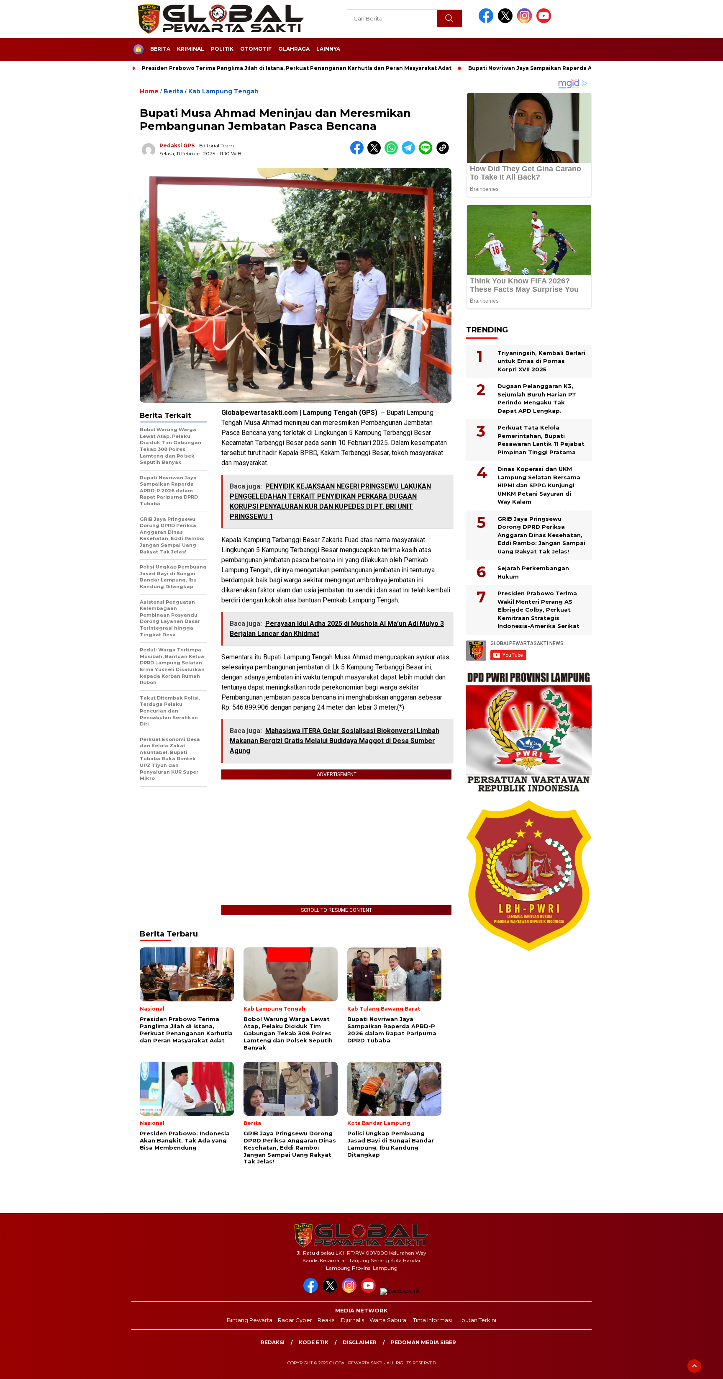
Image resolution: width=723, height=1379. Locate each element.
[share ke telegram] (410, 152)
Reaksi (327, 1320)
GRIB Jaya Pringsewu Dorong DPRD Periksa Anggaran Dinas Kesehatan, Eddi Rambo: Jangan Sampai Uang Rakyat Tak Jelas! (541, 534)
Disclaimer (360, 1342)
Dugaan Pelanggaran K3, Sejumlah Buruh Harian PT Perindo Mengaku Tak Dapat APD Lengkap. (536, 398)
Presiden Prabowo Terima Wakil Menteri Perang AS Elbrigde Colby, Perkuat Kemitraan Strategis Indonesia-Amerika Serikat (538, 609)
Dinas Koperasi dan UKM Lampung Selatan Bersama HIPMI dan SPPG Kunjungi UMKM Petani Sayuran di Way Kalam (538, 485)
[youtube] (545, 21)
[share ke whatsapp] (393, 152)
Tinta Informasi (432, 1320)
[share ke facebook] (358, 152)
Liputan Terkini (476, 1320)
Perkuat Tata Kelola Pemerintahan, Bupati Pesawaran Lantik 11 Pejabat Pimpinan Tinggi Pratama (541, 439)
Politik (222, 49)
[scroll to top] (694, 1366)
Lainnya (328, 49)
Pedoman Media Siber (423, 1342)
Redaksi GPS (177, 145)
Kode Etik (313, 1342)
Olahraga (294, 49)
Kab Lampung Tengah (223, 91)
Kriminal (190, 49)
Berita (160, 49)
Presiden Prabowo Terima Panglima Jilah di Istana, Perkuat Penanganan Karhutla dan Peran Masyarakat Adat (296, 68)
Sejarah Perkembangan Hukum (533, 572)
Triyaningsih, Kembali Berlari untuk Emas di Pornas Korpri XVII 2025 (541, 360)
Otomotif (256, 49)
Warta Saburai (388, 1320)
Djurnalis (352, 1320)
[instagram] (526, 21)
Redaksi (273, 1342)
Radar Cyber (295, 1320)
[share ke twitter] (376, 152)
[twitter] (506, 21)
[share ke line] (427, 152)
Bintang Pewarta (249, 1320)
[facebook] (487, 21)
